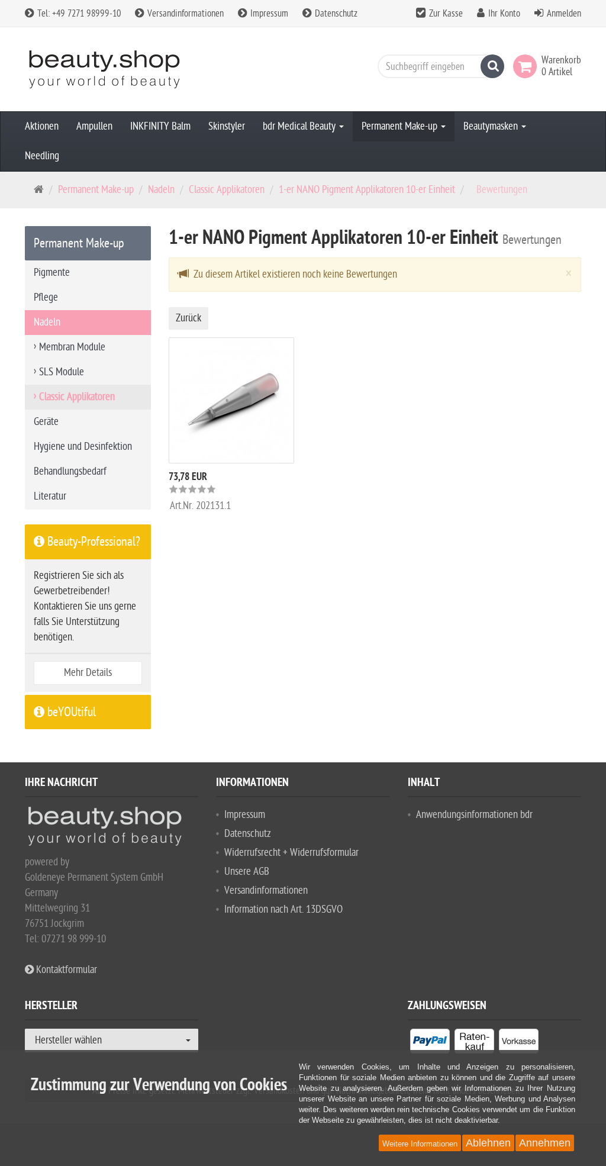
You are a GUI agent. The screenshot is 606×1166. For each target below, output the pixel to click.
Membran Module (72, 347)
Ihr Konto (504, 13)
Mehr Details (88, 672)
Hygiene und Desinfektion (83, 446)
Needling (42, 156)
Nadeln (161, 189)
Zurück (188, 318)
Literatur (50, 496)
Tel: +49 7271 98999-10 (78, 13)
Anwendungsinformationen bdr (474, 815)
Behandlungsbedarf (70, 471)
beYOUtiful (70, 712)
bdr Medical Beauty (300, 126)
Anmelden (564, 13)
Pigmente (52, 272)
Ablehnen (488, 1143)
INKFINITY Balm (160, 126)
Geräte (46, 421)
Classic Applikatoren (227, 189)
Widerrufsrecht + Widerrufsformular (291, 852)
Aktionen (42, 126)
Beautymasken (491, 126)
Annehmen (544, 1143)
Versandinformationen (184, 13)
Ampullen (94, 126)
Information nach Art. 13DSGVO (283, 909)
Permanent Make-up (401, 126)
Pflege (46, 297)
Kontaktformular (65, 970)
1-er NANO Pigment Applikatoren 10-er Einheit (367, 189)
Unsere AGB (246, 871)
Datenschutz (334, 13)
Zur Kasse (446, 13)
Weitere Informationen (419, 1143)
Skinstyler (226, 126)
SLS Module (61, 372)
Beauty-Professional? (92, 541)
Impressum (268, 13)
